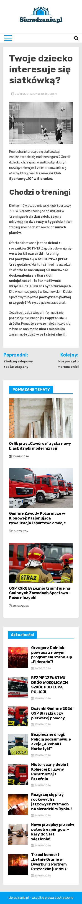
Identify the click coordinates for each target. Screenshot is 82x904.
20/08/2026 (20, 456)
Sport (53, 93)
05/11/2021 (22, 93)
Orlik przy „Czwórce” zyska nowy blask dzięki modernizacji (40, 446)
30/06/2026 (20, 605)
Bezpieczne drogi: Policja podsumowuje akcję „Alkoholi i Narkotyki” (51, 741)
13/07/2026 (20, 531)
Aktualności (40, 93)
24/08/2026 (42, 785)
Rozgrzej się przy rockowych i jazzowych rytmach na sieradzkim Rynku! (51, 801)
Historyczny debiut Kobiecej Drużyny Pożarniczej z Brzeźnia (49, 771)
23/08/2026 (42, 875)
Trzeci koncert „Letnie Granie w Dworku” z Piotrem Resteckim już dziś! (49, 862)
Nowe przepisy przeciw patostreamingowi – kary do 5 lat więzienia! (52, 832)
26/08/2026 (42, 668)
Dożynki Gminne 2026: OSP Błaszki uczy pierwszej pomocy (52, 713)
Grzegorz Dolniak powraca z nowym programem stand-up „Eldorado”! (51, 655)
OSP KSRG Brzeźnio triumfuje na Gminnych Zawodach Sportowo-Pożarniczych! (39, 593)
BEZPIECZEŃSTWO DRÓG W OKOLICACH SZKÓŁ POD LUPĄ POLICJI (49, 685)
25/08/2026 (42, 698)
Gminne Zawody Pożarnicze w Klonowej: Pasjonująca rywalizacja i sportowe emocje (37, 518)
